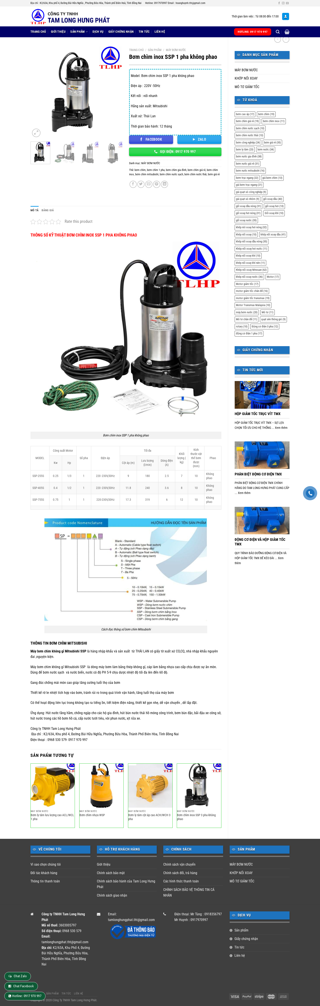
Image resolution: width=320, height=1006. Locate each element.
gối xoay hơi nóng (248, 213)
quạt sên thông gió (273, 319)
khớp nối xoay (246, 234)
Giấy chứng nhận (121, 32)
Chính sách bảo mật (111, 873)
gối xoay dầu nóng (248, 206)
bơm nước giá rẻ (247, 163)
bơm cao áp (245, 114)
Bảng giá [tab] (48, 210)
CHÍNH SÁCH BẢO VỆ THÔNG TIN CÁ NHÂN (188, 892)
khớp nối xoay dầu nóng (251, 241)
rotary (242, 326)
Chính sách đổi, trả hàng (180, 873)
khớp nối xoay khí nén (250, 262)
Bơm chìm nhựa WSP (92, 815)
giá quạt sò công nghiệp (251, 192)
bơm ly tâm (244, 149)
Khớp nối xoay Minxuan (251, 269)
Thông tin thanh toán (45, 881)
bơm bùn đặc (184, 713)
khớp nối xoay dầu (273, 234)
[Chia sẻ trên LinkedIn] (164, 184)
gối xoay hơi (274, 206)
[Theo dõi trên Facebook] (279, 3)
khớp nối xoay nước (249, 276)
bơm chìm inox (274, 121)
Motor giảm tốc (247, 284)
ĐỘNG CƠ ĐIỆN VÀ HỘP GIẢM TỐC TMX (260, 542)
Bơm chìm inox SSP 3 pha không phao (196, 817)
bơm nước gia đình (249, 156)
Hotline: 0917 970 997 (26, 996)
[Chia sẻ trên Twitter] (141, 184)
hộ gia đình (111, 713)
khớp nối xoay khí (248, 255)
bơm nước (266, 149)
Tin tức (144, 32)
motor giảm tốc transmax (252, 298)
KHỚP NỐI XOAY (246, 78)
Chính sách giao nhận (112, 895)
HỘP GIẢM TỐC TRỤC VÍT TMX (258, 414)
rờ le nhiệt (50, 693)
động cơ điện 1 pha (249, 333)
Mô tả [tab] (34, 210)
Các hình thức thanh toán (181, 881)
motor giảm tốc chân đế (252, 291)
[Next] (115, 92)
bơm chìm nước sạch (250, 128)
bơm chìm (266, 114)
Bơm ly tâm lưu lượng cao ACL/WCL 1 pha (52, 817)
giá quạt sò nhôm (247, 199)
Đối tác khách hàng (43, 873)
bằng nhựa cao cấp (172, 667)
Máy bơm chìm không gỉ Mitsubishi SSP (58, 651)
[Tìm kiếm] (278, 31)
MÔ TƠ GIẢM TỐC (247, 87)
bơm (79, 693)
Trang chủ (38, 32)
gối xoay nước (246, 220)
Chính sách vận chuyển (179, 864)
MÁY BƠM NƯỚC (246, 70)
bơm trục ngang (247, 177)
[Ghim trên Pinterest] (156, 184)
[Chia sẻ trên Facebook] (133, 184)
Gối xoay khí (274, 213)
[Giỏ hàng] (287, 32)
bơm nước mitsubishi (250, 170)
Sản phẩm (77, 32)
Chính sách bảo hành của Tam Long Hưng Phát (126, 884)
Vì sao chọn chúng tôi (45, 864)
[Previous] (38, 92)
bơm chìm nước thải (249, 135)
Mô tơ (267, 312)
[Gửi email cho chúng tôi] (287, 3)
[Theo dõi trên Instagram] (283, 3)
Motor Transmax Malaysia (253, 305)
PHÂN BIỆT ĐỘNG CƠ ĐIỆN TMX (258, 474)
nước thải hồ (140, 713)
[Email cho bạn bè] (148, 184)
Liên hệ (160, 32)
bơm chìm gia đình (176, 170)
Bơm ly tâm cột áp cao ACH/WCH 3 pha (149, 817)
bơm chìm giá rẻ (247, 121)
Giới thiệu (58, 32)
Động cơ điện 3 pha (265, 326)
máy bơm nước (247, 312)
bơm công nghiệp (248, 142)
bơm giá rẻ (272, 142)
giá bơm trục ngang (249, 184)
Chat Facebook (23, 986)
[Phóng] (36, 133)
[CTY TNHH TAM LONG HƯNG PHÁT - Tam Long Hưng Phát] (74, 16)
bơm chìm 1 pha (156, 170)
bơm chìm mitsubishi (146, 174)
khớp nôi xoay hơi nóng (251, 227)
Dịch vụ (98, 32)
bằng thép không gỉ (131, 667)
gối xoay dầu (272, 199)
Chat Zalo (20, 976)
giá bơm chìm (272, 177)
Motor (273, 276)
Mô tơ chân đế (246, 319)
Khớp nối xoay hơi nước (251, 248)
